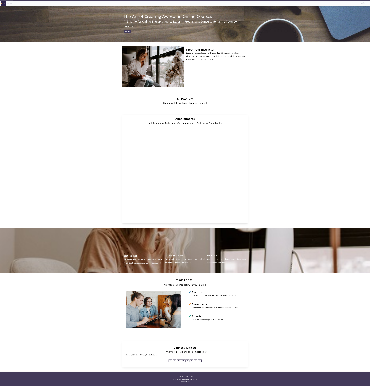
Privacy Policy (190, 376)
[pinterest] (191, 361)
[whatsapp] (195, 361)
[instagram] (174, 361)
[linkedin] (187, 361)
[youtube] (179, 361)
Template (9, 3)
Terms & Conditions (181, 376)
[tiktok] (199, 361)
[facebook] (170, 361)
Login (363, 3)
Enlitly (188, 381)
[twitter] (183, 361)
